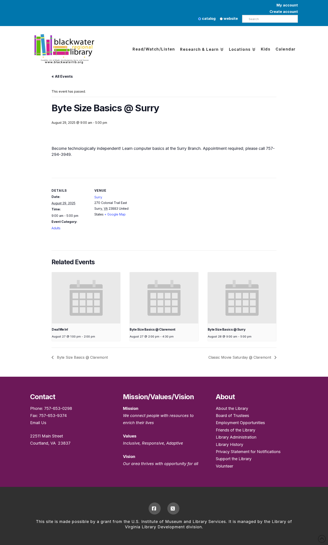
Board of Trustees (232, 415)
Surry (98, 197)
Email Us (38, 422)
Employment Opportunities (240, 422)
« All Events (62, 76)
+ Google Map (115, 214)
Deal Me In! (60, 329)
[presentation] (86, 297)
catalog (208, 18)
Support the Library (233, 458)
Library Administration (236, 437)
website (230, 18)
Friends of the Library (235, 430)
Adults (56, 228)
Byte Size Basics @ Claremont (152, 329)
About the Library (232, 408)
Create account (284, 11)
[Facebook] (155, 508)
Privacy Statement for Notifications (248, 451)
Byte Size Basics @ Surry (226, 329)
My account (287, 5)
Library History (229, 444)
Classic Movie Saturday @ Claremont (240, 357)
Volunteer (224, 466)
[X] (173, 508)
